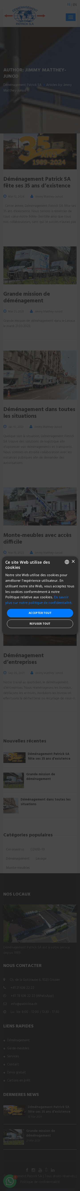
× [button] (73, 561)
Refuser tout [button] (40, 624)
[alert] (40, 595)
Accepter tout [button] (40, 613)
